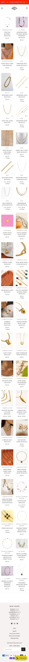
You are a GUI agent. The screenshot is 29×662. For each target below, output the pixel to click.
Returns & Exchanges (14, 636)
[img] (11, 623)
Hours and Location (14, 633)
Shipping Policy (14, 638)
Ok (23, 649)
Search (14, 631)
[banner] (14, 8)
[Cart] (27, 8)
